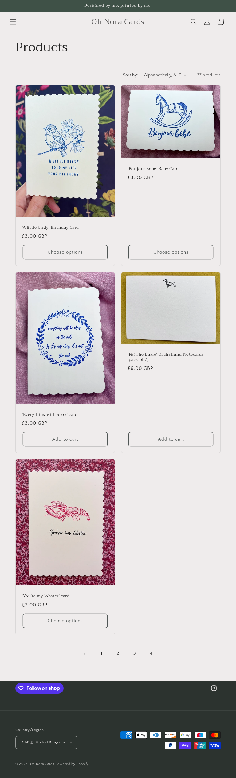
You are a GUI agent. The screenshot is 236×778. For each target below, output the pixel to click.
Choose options (65, 252)
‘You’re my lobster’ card (45, 596)
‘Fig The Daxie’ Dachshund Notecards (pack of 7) (166, 357)
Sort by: (130, 75)
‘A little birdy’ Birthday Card (50, 227)
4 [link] (151, 653)
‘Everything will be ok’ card (50, 415)
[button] (13, 22)
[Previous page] (85, 654)
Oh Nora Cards (42, 764)
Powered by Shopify (72, 764)
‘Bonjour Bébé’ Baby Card (153, 169)
